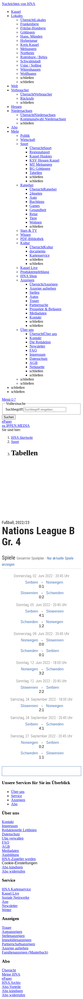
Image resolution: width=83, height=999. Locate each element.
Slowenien (29, 593)
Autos (34, 297)
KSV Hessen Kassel (44, 160)
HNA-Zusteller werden (19, 859)
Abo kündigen (12, 867)
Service (16, 796)
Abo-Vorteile (11, 987)
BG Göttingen (40, 169)
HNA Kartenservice (16, 889)
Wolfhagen (28, 74)
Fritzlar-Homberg (33, 28)
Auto (33, 197)
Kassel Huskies (41, 156)
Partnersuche (39, 305)
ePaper (7, 978)
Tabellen (36, 173)
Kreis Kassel (29, 45)
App (5, 902)
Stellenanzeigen (13, 936)
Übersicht (9, 970)
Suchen (9, 417)
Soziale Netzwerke (15, 897)
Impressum (37, 354)
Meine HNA (11, 974)
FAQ (33, 350)
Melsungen (28, 49)
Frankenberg (29, 24)
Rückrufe (27, 98)
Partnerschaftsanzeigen (18, 944)
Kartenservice (40, 255)
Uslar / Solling (30, 65)
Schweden (55, 593)
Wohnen (36, 222)
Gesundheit (38, 210)
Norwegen (54, 582)
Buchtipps (37, 202)
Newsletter (37, 346)
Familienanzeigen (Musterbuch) (25, 952)
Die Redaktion (40, 342)
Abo (14, 804)
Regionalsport (40, 152)
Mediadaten (38, 313)
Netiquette (37, 367)
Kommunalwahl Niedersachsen (43, 119)
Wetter (6, 910)
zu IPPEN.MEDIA (16, 426)
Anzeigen (18, 800)
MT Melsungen (41, 164)
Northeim (27, 53)
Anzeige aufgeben (43, 288)
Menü (6, 399)
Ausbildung (10, 855)
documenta (37, 251)
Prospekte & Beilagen (45, 309)
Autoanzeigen (12, 932)
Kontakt (35, 317)
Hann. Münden (31, 36)
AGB (34, 363)
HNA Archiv (11, 983)
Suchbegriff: (15, 409)
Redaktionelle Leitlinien (19, 830)
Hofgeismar (28, 40)
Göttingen (27, 32)
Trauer (34, 301)
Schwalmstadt (30, 61)
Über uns (17, 792)
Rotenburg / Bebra (33, 57)
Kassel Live (10, 893)
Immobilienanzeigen (16, 940)
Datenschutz (38, 359)
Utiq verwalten (13, 838)
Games (35, 206)
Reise (34, 214)
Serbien (31, 582)
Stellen (34, 292)
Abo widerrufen (13, 871)
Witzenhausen (30, 69)
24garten (36, 193)
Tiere (33, 218)
